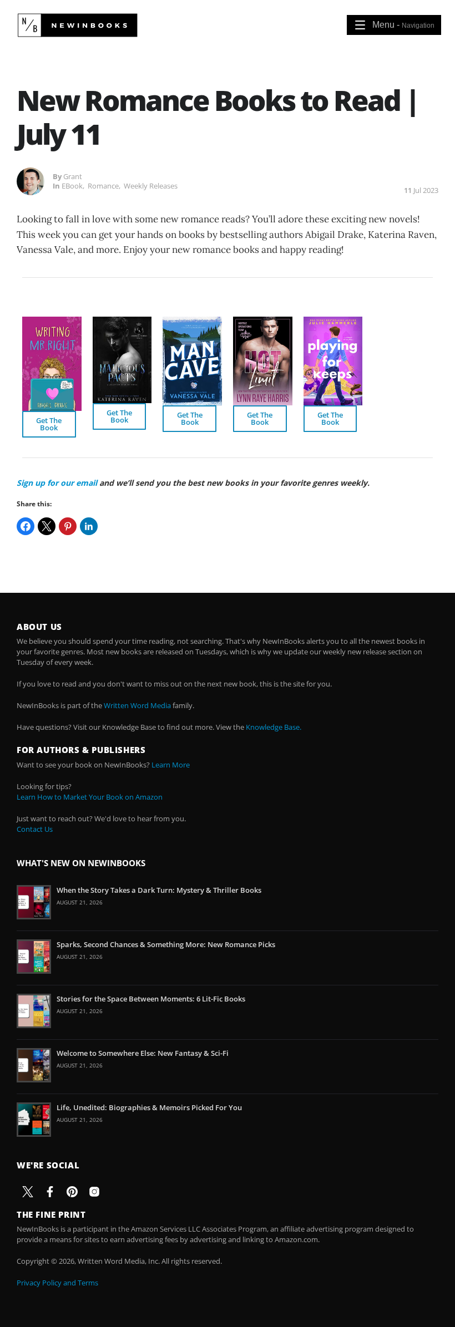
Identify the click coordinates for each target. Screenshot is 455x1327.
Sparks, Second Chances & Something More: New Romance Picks (166, 944)
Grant (72, 176)
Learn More (170, 765)
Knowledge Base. (273, 727)
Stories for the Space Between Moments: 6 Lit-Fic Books (151, 999)
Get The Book (49, 424)
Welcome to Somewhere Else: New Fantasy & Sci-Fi (143, 1053)
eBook (72, 186)
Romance (103, 186)
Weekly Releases (151, 186)
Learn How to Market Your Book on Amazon (90, 797)
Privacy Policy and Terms (57, 1283)
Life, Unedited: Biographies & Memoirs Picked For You (149, 1107)
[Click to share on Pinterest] (68, 526)
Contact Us (35, 829)
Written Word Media (137, 705)
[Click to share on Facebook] (25, 526)
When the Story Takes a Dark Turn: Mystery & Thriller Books (159, 890)
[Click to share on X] (46, 526)
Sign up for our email (57, 482)
